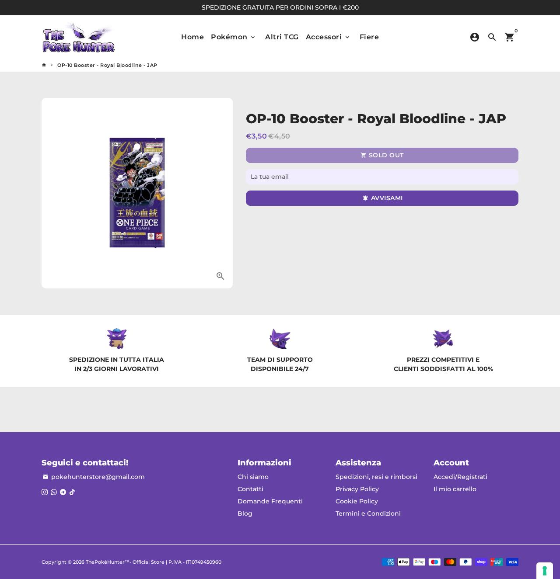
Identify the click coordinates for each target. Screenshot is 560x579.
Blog (245, 513)
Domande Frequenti (270, 501)
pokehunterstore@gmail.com (93, 477)
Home (192, 37)
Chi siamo (253, 477)
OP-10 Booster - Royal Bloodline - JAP (107, 65)
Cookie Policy (357, 501)
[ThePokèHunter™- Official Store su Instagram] (45, 492)
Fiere (369, 37)
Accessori (328, 37)
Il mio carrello (455, 489)
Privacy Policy (357, 489)
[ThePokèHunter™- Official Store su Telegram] (63, 492)
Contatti (250, 489)
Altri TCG (282, 37)
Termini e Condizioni (368, 513)
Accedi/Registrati (460, 477)
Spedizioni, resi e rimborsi (376, 477)
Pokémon (233, 37)
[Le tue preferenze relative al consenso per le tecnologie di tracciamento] (544, 570)
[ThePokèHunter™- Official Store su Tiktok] (72, 492)
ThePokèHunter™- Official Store (125, 562)
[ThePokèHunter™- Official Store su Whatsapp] (54, 492)
